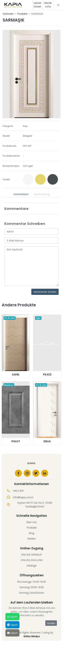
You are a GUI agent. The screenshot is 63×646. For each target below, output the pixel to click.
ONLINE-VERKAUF (31, 554)
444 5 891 (18, 490)
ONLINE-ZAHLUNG (32, 560)
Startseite (8, 13)
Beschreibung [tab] (42, 194)
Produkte (22, 13)
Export (13, 616)
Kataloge (31, 565)
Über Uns (31, 522)
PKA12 (47, 374)
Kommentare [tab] (21, 194)
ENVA (47, 441)
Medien (31, 538)
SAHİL (16, 374)
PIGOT (15, 441)
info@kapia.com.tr (23, 497)
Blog (31, 533)
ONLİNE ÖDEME (37, 4)
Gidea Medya (31, 636)
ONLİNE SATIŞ (48, 4)
